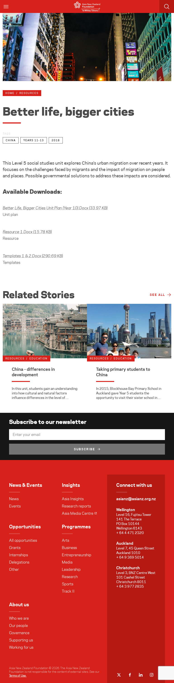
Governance (19, 633)
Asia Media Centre (77, 513)
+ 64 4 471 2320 (130, 532)
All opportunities (23, 540)
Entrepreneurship (76, 555)
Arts (65, 540)
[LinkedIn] (140, 675)
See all (157, 295)
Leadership (71, 569)
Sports (67, 584)
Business (69, 547)
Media (67, 562)
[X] (119, 675)
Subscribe (84, 449)
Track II (68, 591)
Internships (18, 555)
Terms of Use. (18, 675)
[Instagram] (151, 675)
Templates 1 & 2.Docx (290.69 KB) (33, 256)
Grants (14, 547)
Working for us (21, 647)
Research (70, 576)
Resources (29, 93)
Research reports (76, 506)
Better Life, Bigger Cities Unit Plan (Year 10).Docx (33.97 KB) (55, 208)
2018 (56, 140)
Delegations (19, 562)
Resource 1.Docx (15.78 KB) (27, 232)
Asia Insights (73, 499)
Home (9, 93)
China (11, 140)
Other (14, 569)
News (14, 499)
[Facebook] (130, 675)
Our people (18, 625)
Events (15, 506)
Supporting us (21, 640)
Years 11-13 (33, 140)
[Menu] (6, 6)
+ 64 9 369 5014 (130, 557)
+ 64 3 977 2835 (130, 586)
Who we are (19, 618)
